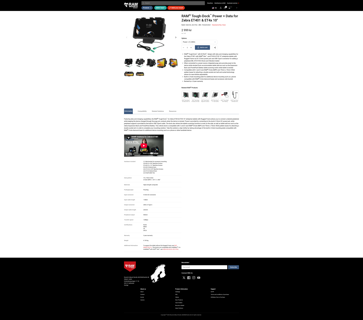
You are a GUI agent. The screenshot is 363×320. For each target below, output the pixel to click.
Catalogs (177, 291)
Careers (142, 300)
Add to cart (203, 47)
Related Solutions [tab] (158, 111)
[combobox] (174, 3)
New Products (179, 300)
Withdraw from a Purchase (218, 297)
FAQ (176, 294)
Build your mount (177, 8)
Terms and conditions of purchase (220, 294)
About (141, 291)
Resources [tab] (172, 111)
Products (146, 8)
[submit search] (143, 3)
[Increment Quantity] (183, 47)
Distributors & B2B (219, 3)
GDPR (212, 291)
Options (184, 38)
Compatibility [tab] (142, 111)
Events (142, 297)
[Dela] (215, 47)
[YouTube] (198, 277)
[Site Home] (131, 5)
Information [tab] (128, 111)
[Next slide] (176, 37)
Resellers (210, 3)
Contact (142, 294)
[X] (183, 277)
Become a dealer (179, 305)
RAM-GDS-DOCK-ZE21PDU (170, 249)
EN (216, 8)
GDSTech (160, 8)
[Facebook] (188, 277)
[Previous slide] (127, 37)
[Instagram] (193, 277)
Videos (177, 297)
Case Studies (178, 302)
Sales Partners (179, 308)
